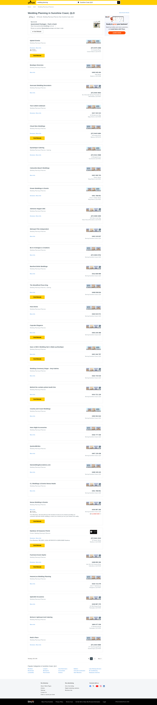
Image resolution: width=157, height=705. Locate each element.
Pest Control (46, 672)
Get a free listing (69, 686)
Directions (32, 48)
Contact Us (44, 692)
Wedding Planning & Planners (38, 43)
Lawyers (45, 668)
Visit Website (37, 55)
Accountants (61, 670)
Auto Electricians (62, 668)
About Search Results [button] (124, 12)
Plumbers (30, 668)
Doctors (60, 672)
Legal (104, 701)
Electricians (31, 670)
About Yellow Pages (46, 686)
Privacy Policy (59, 701)
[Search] (118, 2)
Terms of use (69, 701)
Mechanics (46, 670)
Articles (43, 688)
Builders (76, 668)
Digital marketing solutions (72, 688)
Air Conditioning (93, 670)
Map (32, 17)
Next (99, 658)
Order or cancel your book (48, 694)
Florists (32, 533)
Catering (48, 150)
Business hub (68, 690)
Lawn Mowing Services (95, 668)
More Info (38, 48)
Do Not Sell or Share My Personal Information (88, 701)
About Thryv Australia (47, 701)
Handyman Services (94, 672)
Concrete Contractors (79, 670)
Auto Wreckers (78, 672)
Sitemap (43, 690)
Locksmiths (31, 672)
